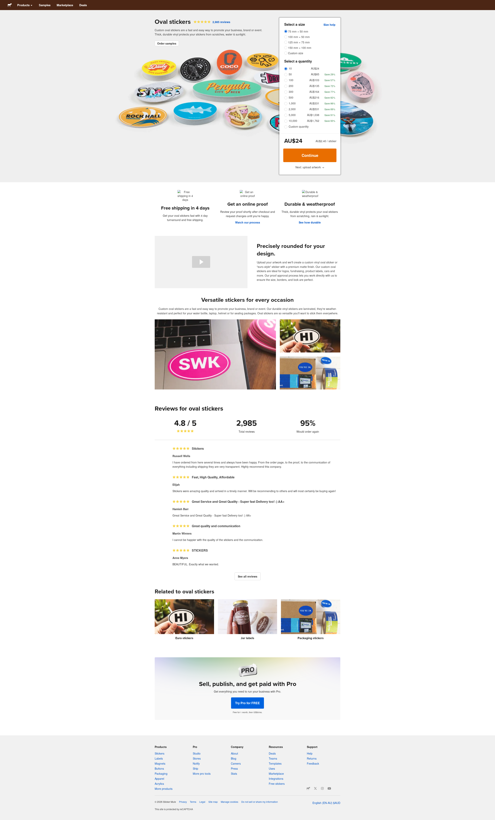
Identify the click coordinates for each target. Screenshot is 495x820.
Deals (83, 5)
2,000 (292, 109)
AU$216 (314, 97)
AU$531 (314, 109)
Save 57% (329, 80)
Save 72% (329, 86)
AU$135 (314, 86)
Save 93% (329, 120)
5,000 (292, 115)
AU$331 (314, 103)
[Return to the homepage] (10, 5)
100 (291, 80)
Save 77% (329, 91)
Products (23, 5)
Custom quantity (299, 126)
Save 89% (329, 109)
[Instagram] (322, 788)
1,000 (292, 103)
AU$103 (314, 80)
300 (291, 92)
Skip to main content (3, 3)
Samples (44, 5)
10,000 (293, 121)
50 (290, 74)
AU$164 (314, 92)
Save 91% (329, 115)
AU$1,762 (313, 121)
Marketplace (65, 5)
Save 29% (329, 74)
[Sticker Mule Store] (308, 788)
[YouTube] (329, 788)
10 (290, 68)
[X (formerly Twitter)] (315, 788)
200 (291, 86)
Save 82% (329, 97)
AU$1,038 (313, 115)
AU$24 (315, 68)
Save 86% (329, 103)
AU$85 (315, 74)
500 (291, 97)
